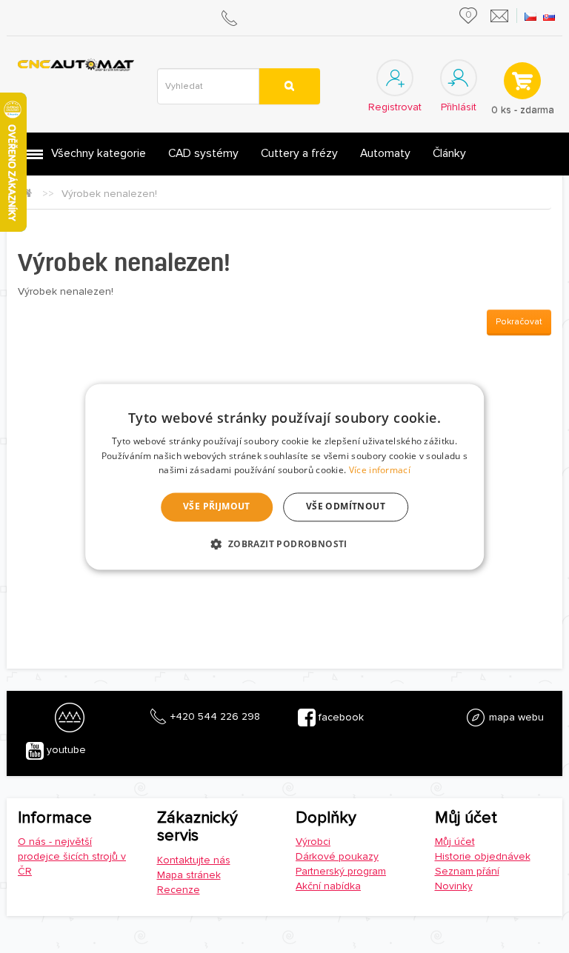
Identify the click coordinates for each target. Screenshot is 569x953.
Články (449, 154)
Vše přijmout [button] (216, 507)
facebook (340, 717)
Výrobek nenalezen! (109, 193)
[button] (284, 543)
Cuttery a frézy (299, 154)
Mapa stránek (189, 875)
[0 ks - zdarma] (521, 79)
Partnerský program (341, 871)
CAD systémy (203, 154)
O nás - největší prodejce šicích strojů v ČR (72, 856)
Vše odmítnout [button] (345, 507)
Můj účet (455, 841)
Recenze (178, 889)
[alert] (284, 476)
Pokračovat (519, 321)
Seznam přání (467, 871)
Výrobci (313, 841)
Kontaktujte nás (193, 860)
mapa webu (515, 717)
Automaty (385, 154)
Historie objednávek (482, 856)
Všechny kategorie (98, 154)
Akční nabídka (328, 886)
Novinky (454, 886)
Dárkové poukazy (337, 856)
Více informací (379, 470)
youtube (65, 749)
